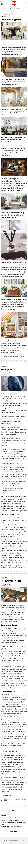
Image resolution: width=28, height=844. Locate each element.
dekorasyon (6, 356)
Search (25, 805)
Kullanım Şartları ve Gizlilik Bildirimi (11, 840)
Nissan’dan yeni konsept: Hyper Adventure (11, 826)
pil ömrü (4, 800)
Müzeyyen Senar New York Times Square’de (12, 820)
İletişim (14, 842)
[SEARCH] (26, 3)
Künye (23, 840)
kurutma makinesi (7, 567)
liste (22, 356)
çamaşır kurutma (7, 566)
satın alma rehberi (20, 567)
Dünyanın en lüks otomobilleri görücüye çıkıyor (12, 818)
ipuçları (16, 356)
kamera (24, 799)
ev (12, 356)
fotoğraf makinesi (8, 799)
